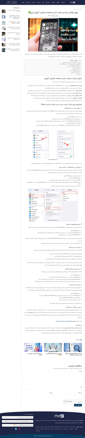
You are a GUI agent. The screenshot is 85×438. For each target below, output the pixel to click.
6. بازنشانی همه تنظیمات (76, 71)
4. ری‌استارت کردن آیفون (76, 69)
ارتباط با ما (38, 430)
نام (81, 387)
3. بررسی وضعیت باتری (77, 67)
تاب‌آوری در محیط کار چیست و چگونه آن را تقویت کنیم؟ (13, 44)
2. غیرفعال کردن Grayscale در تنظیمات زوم (73, 66)
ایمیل (50, 392)
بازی (43, 2)
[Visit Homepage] (73, 2)
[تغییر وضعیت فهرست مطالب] (79, 61)
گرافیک (23, 2)
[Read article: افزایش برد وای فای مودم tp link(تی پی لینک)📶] (53, 347)
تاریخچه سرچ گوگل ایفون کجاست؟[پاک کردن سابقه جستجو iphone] (73, 354)
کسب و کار (38, 2)
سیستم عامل (48, 2)
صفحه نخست (79, 9)
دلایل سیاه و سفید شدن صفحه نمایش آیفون (72, 62)
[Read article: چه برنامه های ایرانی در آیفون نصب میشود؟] (33, 347)
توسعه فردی (28, 2)
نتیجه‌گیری (79, 74)
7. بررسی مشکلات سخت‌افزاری (76, 72)
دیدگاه (80, 371)
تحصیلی (33, 2)
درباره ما (37, 429)
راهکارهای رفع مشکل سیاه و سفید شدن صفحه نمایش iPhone (70, 64)
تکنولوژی (53, 2)
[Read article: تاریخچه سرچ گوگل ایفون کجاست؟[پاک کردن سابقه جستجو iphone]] (73, 347)
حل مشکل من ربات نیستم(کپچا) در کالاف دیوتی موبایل (13, 49)
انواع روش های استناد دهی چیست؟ (25, 417)
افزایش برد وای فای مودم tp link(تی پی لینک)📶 (14, 22)
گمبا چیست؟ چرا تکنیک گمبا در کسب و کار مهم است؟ (13, 28)
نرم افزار (58, 2)
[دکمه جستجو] (8, 2)
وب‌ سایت (80, 392)
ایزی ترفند (63, 2)
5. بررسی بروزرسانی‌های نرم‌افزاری (75, 70)
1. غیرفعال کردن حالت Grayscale (75, 65)
